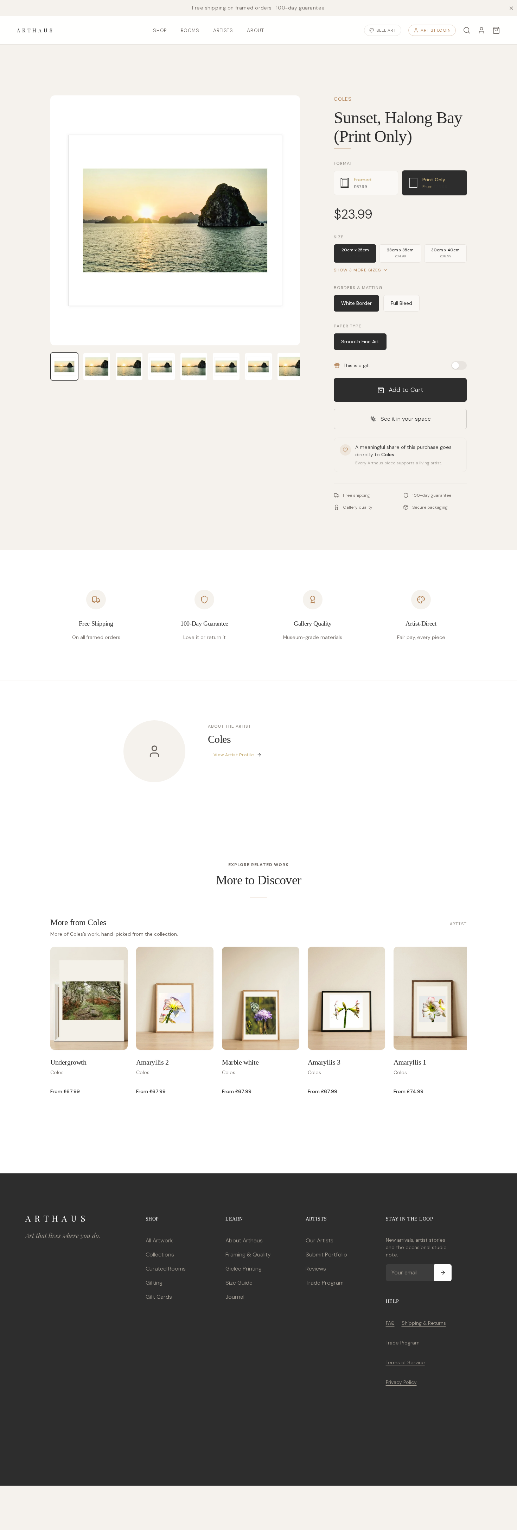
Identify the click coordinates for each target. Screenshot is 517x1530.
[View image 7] (258, 366)
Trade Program (325, 1282)
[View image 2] (97, 366)
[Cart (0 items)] (496, 30)
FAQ (390, 1323)
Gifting (154, 1282)
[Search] (467, 30)
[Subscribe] (443, 1272)
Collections (160, 1254)
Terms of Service (405, 1362)
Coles (343, 99)
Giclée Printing (243, 1268)
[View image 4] (161, 366)
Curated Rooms (166, 1268)
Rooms (190, 30)
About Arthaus (244, 1240)
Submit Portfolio (326, 1254)
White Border (356, 303)
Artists (223, 30)
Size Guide (239, 1282)
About (255, 30)
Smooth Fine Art (360, 341)
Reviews (316, 1268)
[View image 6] (226, 366)
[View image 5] (194, 366)
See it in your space (406, 418)
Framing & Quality (248, 1254)
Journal (234, 1296)
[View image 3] (129, 366)
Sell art (386, 30)
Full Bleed (401, 303)
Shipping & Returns (424, 1323)
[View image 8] (291, 366)
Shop (159, 30)
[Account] (481, 30)
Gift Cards (159, 1296)
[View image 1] (64, 366)
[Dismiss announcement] (511, 8)
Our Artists (319, 1240)
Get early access (104, 1503)
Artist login (436, 30)
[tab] (366, 183)
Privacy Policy (401, 1382)
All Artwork (159, 1240)
